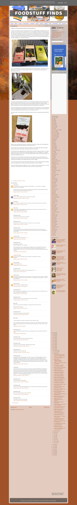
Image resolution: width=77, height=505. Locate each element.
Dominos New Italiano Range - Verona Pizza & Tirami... (59, 414)
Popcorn (53, 148)
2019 (54, 344)
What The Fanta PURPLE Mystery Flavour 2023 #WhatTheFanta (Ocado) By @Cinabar (61, 241)
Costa (53, 183)
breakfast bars (54, 163)
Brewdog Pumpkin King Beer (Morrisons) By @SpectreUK (59, 377)
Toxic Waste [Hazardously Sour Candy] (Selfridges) (61, 291)
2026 (54, 334)
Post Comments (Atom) (20, 409)
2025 (54, 335)
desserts (53, 146)
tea (52, 142)
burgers (53, 182)
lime (22, 180)
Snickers (53, 210)
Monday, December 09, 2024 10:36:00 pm (21, 381)
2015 (54, 444)
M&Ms (53, 193)
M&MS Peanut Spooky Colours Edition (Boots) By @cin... (59, 396)
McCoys (53, 220)
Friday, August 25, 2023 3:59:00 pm (19, 333)
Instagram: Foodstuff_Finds (57, 34)
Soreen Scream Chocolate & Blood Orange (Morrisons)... (60, 385)
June (55, 435)
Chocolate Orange (55, 150)
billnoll (47, 500)
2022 (54, 340)
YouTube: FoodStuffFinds (56, 36)
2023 (54, 338)
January (55, 442)
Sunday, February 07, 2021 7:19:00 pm (20, 232)
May (55, 436)
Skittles (53, 206)
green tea (53, 185)
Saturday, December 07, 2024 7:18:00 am (20, 375)
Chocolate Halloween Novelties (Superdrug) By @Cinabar (59, 355)
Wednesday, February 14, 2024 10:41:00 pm (21, 352)
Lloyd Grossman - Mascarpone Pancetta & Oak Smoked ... (59, 382)
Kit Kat (53, 151)
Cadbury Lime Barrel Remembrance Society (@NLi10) (58, 399)
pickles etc (53, 221)
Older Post (46, 407)
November (56, 351)
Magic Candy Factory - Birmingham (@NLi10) (58, 426)
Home (12, 23)
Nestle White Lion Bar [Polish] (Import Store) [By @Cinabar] (61, 280)
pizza (53, 155)
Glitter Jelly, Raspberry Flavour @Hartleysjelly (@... (59, 392)
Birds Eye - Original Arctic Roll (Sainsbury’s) (60, 245)
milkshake (53, 154)
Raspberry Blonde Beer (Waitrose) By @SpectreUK (60, 394)
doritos (53, 225)
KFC (52, 228)
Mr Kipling (53, 178)
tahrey (14, 184)
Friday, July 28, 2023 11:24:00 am (19, 326)
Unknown (15, 236)
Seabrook (53, 209)
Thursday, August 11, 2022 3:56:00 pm (20, 286)
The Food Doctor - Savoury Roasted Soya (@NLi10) (58, 365)
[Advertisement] (28, 172)
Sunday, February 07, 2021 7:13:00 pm (20, 224)
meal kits (53, 186)
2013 (54, 447)
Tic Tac (53, 232)
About (16, 23)
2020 (54, 343)
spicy (53, 158)
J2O (52, 233)
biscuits (53, 123)
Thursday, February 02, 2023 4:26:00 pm (20, 314)
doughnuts (54, 179)
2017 (54, 347)
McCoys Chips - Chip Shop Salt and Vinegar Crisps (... (59, 389)
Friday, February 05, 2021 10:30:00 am (20, 218)
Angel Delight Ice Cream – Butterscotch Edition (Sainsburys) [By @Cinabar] (61, 286)
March (55, 439)
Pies (52, 187)
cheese (53, 175)
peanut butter (54, 174)
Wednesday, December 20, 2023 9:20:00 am (21, 346)
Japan (53, 191)
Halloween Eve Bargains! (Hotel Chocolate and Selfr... (59, 357)
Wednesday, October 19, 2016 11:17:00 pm (21, 198)
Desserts (64, 23)
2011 (54, 450)
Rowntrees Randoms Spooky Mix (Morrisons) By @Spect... (60, 368)
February (55, 441)
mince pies (54, 229)
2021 (54, 341)
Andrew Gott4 (16, 255)
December (56, 350)
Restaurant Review (55, 170)
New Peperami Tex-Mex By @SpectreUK (58, 402)
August (55, 432)
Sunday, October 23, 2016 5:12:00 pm (20, 204)
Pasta (53, 198)
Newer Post (14, 407)
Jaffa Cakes (54, 201)
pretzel (53, 222)
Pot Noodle (54, 224)
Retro (53, 190)
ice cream (53, 131)
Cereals (41, 23)
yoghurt (53, 166)
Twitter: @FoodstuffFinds (56, 35)
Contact (20, 23)
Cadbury (15, 180)
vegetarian (54, 159)
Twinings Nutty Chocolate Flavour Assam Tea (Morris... (60, 405)
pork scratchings (55, 197)
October (55, 353)
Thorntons (53, 216)
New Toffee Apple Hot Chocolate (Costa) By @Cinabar (59, 424)
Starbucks (53, 194)
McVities (53, 162)
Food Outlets (55, 23)
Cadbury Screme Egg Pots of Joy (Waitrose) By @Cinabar (60, 380)
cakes (53, 128)
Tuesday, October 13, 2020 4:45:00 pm (20, 211)
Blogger (54, 500)
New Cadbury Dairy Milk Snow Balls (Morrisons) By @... (59, 419)
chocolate (19, 180)
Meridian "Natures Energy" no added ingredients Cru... (59, 409)
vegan (53, 143)
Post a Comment (15, 402)
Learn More (60, 2)
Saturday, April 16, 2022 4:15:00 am (19, 271)
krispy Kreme (54, 195)
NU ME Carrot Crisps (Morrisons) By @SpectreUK (60, 421)
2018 (54, 346)
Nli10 (24, 180)
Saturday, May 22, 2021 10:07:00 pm (20, 251)
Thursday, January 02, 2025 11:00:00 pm (20, 394)
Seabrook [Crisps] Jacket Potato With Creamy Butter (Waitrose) (61, 274)
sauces (53, 152)
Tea (60, 23)
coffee (53, 140)
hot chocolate (54, 136)
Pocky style (54, 189)
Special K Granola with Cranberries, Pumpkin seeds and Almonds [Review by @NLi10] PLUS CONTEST (61, 258)
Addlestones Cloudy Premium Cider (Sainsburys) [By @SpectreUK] (59, 269)
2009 (54, 453)
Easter (53, 144)
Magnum (53, 218)
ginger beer (54, 214)
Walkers (53, 139)
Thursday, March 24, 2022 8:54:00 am (20, 265)
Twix (52, 213)
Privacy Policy (26, 23)
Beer (50, 23)
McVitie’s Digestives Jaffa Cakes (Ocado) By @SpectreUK (60, 251)
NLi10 (14, 201)
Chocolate (32, 23)
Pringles (53, 217)
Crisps (37, 23)
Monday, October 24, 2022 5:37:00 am (20, 308)
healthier (53, 167)
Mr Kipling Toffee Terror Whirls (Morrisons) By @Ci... (59, 387)
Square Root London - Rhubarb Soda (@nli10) (59, 416)
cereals (53, 147)
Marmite (53, 230)
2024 (54, 337)
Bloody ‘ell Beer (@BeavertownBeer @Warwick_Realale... (58, 360)
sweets (53, 124)
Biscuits (46, 23)
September (56, 430)
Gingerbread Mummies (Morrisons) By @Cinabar (59, 370)
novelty (53, 156)
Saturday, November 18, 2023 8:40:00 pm (20, 339)
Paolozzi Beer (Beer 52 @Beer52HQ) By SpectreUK (59, 412)
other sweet (54, 181)
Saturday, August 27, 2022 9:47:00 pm (20, 293)
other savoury (54, 132)
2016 (54, 349)
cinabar (14, 195)
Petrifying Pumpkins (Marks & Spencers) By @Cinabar (59, 373)
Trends (53, 171)
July (55, 433)
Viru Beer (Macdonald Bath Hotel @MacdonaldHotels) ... (59, 428)
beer (52, 119)
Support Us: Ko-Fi (55, 37)
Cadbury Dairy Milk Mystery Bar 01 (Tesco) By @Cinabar (61, 263)
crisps (53, 120)
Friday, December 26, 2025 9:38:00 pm (20, 400)
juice (52, 202)
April (55, 438)
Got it (65, 2)
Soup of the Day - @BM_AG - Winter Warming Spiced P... (59, 375)
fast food (53, 205)
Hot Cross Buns (54, 212)
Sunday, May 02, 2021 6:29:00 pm (19, 239)
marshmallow (54, 226)
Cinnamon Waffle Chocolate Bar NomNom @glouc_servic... (59, 407)
